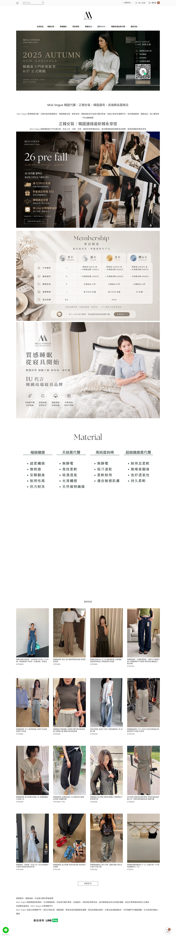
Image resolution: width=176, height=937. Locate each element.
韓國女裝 (51, 26)
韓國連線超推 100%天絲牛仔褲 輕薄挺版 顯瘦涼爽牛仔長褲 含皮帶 (143, 730)
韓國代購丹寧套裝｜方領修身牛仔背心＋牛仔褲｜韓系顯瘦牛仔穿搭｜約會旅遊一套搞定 (32, 660)
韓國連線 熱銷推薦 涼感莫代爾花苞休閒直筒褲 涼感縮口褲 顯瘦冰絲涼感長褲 (69, 730)
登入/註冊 (141, 3)
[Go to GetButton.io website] (6, 934)
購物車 (155, 3)
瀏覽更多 (88, 883)
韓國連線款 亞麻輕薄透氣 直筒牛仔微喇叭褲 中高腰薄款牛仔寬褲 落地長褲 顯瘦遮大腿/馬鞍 (143, 661)
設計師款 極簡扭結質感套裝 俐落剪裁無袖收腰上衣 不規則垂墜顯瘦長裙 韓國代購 (143, 798)
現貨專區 (76, 26)
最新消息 (134, 26)
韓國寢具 (63, 26)
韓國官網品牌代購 (118, 26)
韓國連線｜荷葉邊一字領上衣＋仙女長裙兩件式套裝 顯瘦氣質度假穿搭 (32, 866)
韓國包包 (88, 26)
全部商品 (40, 26)
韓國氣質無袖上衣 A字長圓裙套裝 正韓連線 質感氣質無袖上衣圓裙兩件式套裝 (106, 660)
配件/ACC (102, 26)
